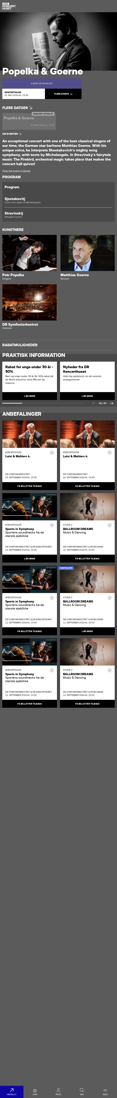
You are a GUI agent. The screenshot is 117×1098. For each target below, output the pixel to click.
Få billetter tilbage (30, 486)
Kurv (35, 1094)
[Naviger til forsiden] (9, 6)
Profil (58, 1094)
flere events (61, 93)
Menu (105, 1094)
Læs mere (29, 558)
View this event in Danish (16, 170)
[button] (52, 452)
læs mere (29, 396)
